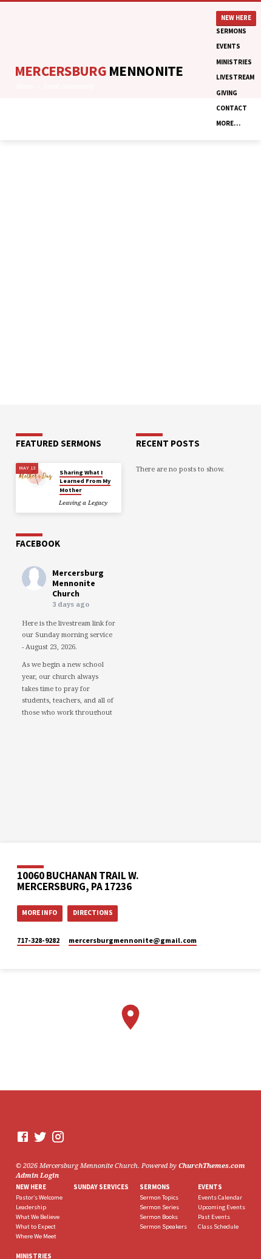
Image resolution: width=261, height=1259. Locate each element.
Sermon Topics (159, 1197)
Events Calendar (220, 1197)
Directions (93, 912)
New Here (236, 18)
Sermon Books (159, 1217)
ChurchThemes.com (211, 1165)
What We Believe (37, 1217)
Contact (231, 108)
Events (228, 46)
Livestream (235, 77)
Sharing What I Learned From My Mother (84, 481)
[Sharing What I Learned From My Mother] (34, 475)
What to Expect (36, 1226)
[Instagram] (58, 1136)
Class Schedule (218, 1226)
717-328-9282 (38, 940)
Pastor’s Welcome (39, 1197)
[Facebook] (23, 1136)
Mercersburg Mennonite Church (78, 583)
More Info (39, 912)
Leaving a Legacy (83, 503)
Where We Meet (36, 1236)
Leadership (31, 1207)
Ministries (234, 62)
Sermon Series (159, 1207)
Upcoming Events (221, 1207)
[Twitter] (40, 1136)
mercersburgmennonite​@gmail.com (133, 940)
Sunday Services (101, 1187)
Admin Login (37, 1175)
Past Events (214, 1217)
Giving (226, 93)
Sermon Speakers (163, 1226)
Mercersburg (99, 70)
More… (228, 123)
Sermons (231, 31)
